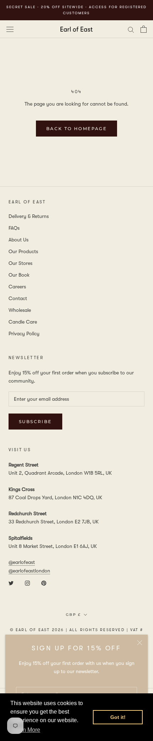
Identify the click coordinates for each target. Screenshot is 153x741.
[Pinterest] (43, 583)
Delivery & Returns (29, 216)
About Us (18, 239)
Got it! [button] (118, 717)
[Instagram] (27, 583)
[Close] (139, 642)
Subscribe (35, 421)
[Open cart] (144, 29)
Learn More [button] (25, 730)
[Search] (131, 29)
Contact (18, 298)
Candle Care (23, 322)
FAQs (14, 228)
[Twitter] (11, 583)
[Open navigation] (10, 29)
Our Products (23, 251)
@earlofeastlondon (29, 571)
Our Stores (20, 263)
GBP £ (73, 614)
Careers (17, 286)
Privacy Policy (24, 333)
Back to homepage (76, 128)
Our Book (19, 275)
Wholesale (20, 310)
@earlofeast (22, 562)
